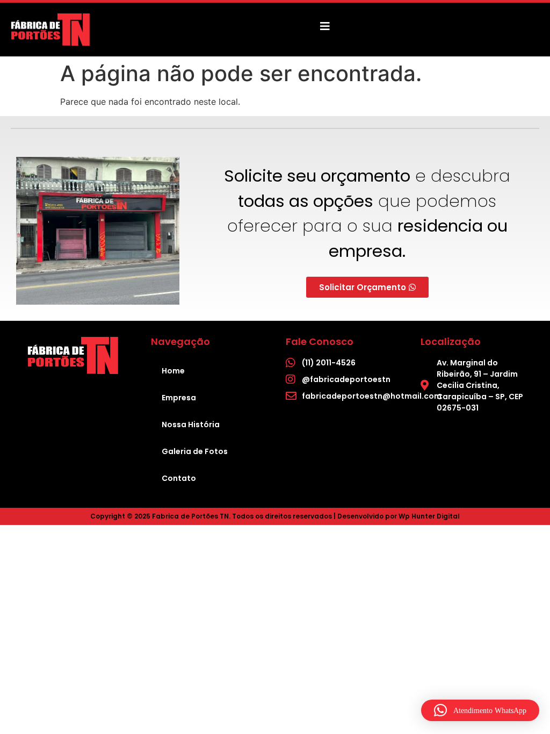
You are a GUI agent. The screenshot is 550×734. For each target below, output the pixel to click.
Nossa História (191, 424)
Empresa (179, 397)
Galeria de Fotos (195, 451)
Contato (179, 478)
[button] (480, 710)
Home (173, 370)
